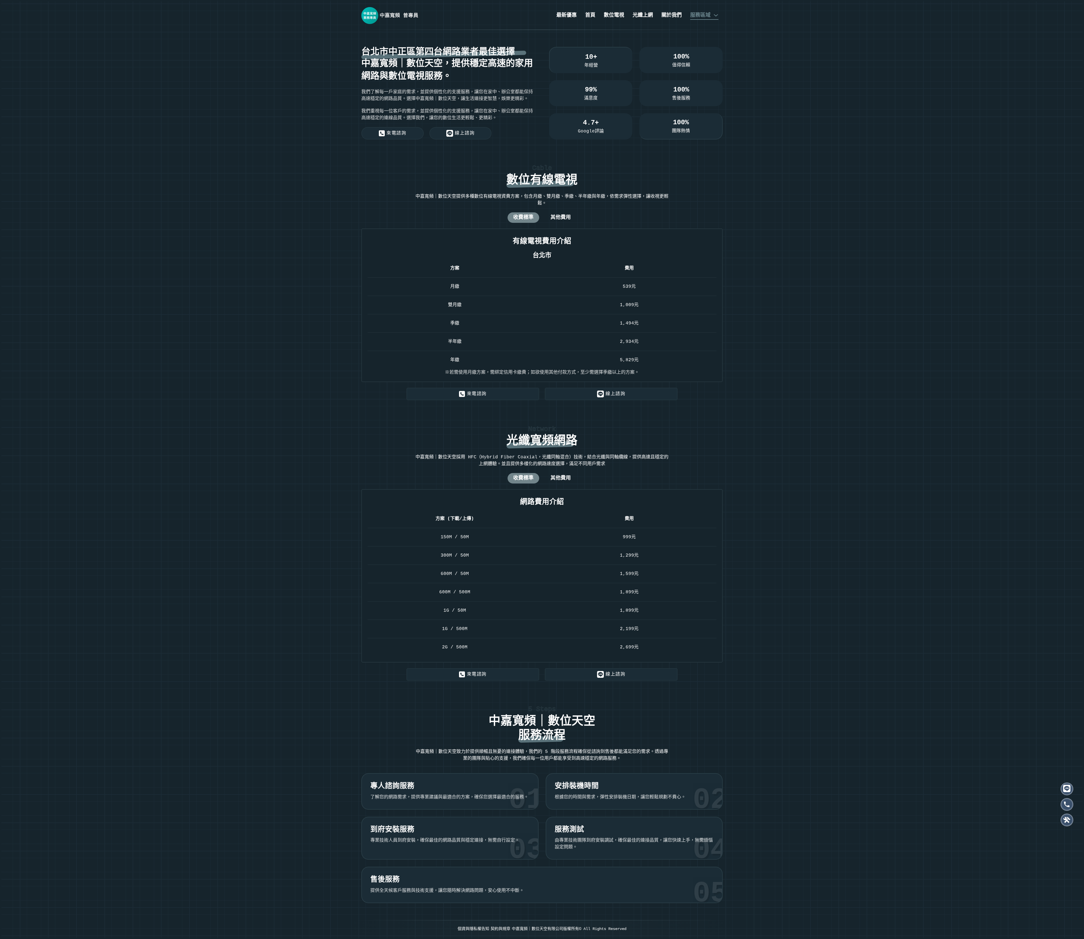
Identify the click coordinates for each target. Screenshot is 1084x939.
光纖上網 (643, 15)
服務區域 (700, 15)
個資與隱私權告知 (473, 929)
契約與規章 (500, 929)
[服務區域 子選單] (715, 15)
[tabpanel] (542, 305)
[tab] (523, 217)
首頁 (590, 15)
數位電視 (614, 15)
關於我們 (671, 15)
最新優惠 (566, 15)
